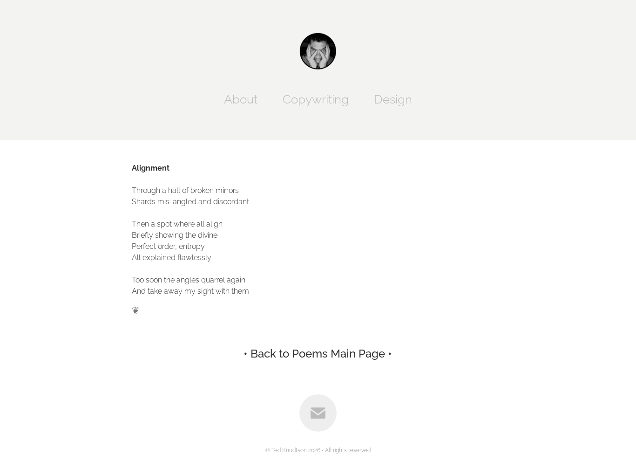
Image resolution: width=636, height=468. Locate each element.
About (240, 97)
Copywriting (316, 97)
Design (393, 97)
